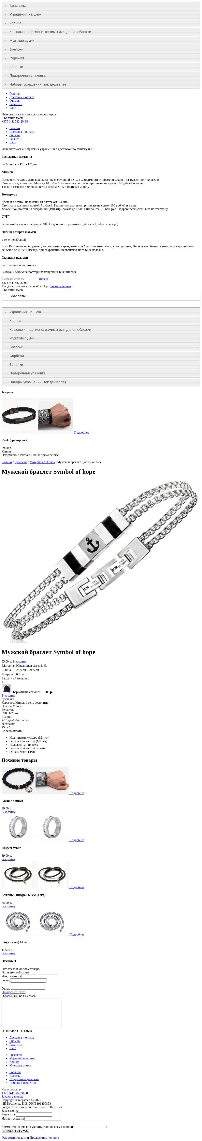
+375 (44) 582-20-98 (15, 121)
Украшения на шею (25, 14)
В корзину (19, 661)
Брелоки (16, 49)
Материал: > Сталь (42, 462)
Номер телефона (13, 1118)
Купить (6, 451)
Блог (12, 107)
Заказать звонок (60, 286)
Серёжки (16, 58)
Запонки (16, 67)
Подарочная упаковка (27, 75)
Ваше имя (8, 1114)
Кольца (15, 23)
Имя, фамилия (11, 976)
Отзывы (14, 100)
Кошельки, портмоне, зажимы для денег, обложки (50, 32)
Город (5, 980)
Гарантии (15, 104)
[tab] (101, 6)
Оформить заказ (12, 1137)
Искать (43, 278)
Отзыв (6, 988)
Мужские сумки (21, 41)
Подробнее (81, 432)
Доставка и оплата (21, 97)
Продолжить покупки (44, 1137)
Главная (14, 93)
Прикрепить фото (13, 992)
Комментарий (37, 1126)
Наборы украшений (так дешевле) (37, 84)
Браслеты (17, 6)
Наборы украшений (22, 1082)
